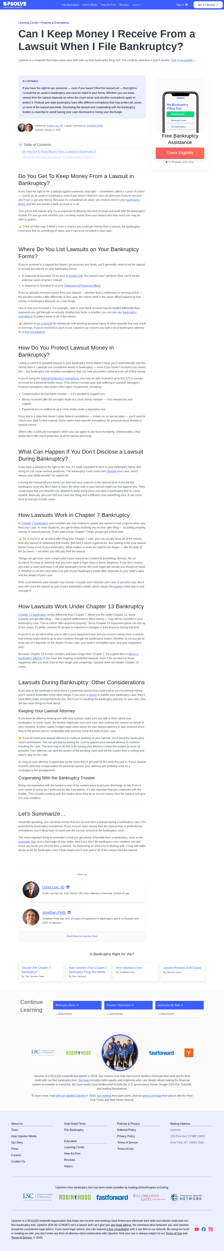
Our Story (17, 1142)
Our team (84, 1080)
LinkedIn (67, 887)
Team (14, 1129)
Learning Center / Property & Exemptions (43, 22)
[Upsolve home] (15, 3)
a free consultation (117, 1229)
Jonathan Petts (95, 125)
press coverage (152, 1095)
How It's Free (108, 4)
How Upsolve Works (24, 1136)
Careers (16, 1155)
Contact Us (18, 1161)
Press (14, 1148)
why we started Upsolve (71, 1095)
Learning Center (74, 1147)
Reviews (124, 4)
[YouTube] (197, 1229)
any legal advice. (121, 1224)
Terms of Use (125, 1148)
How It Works (90, 4)
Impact (68, 1166)
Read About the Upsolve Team (82, 936)
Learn (136, 4)
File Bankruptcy (70, 4)
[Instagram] (211, 1229)
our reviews (104, 1095)
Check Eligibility (180, 152)
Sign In (180, 4)
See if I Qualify (206, 4)
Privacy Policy (126, 1136)
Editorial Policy (126, 1129)
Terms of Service (127, 1142)
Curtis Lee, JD (55, 125)
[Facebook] (204, 1229)
